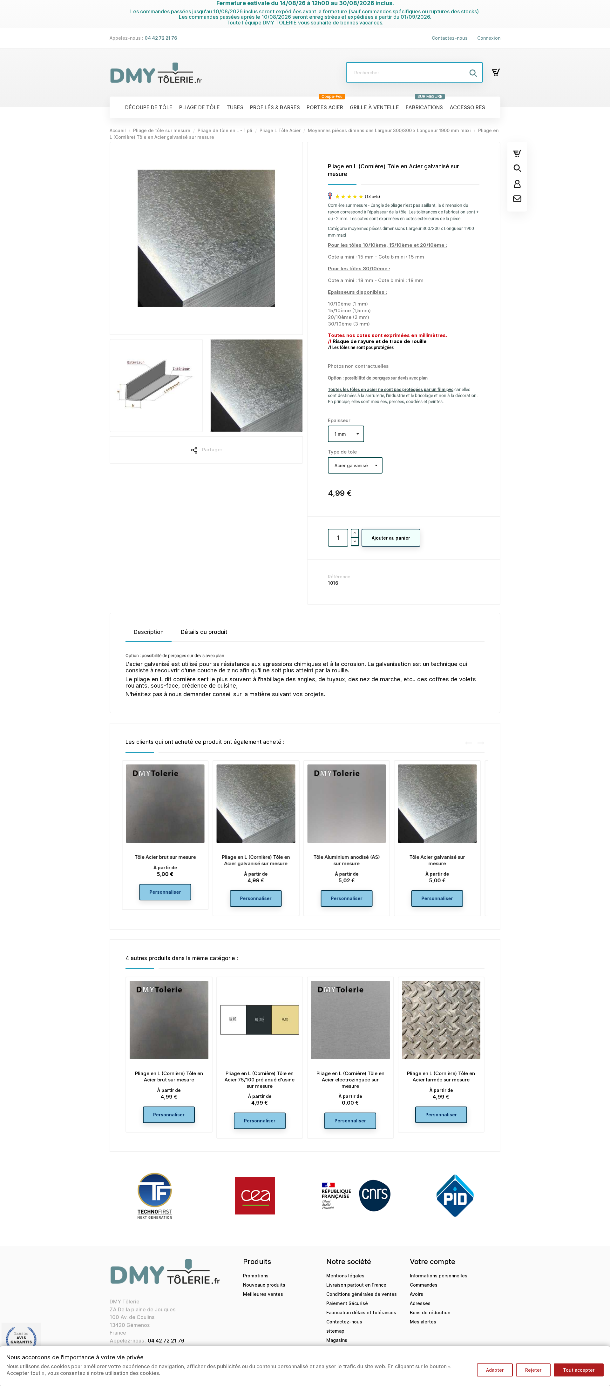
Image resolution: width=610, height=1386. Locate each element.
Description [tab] (149, 632)
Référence (339, 576)
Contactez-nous (450, 38)
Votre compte (432, 1261)
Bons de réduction (430, 1312)
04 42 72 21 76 (166, 1340)
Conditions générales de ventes (361, 1294)
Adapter (495, 1370)
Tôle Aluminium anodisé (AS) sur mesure (260, 860)
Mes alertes (423, 1321)
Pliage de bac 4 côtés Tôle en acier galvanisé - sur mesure (441, 860)
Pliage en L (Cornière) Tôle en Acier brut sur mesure (169, 1076)
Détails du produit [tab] (204, 632)
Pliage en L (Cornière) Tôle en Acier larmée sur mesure (441, 1076)
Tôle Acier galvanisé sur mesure (350, 860)
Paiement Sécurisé (347, 1303)
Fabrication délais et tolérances (361, 1312)
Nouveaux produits (264, 1285)
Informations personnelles (438, 1275)
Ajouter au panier (391, 538)
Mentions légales (345, 1275)
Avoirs (416, 1294)
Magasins (336, 1340)
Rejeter (533, 1370)
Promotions (255, 1275)
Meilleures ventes (263, 1294)
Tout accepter (578, 1370)
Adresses (420, 1303)
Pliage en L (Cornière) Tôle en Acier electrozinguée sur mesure (350, 1079)
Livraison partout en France (356, 1285)
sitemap (335, 1331)
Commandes (423, 1285)
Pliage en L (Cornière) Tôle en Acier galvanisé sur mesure (169, 860)
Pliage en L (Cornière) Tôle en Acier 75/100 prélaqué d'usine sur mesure (260, 1079)
